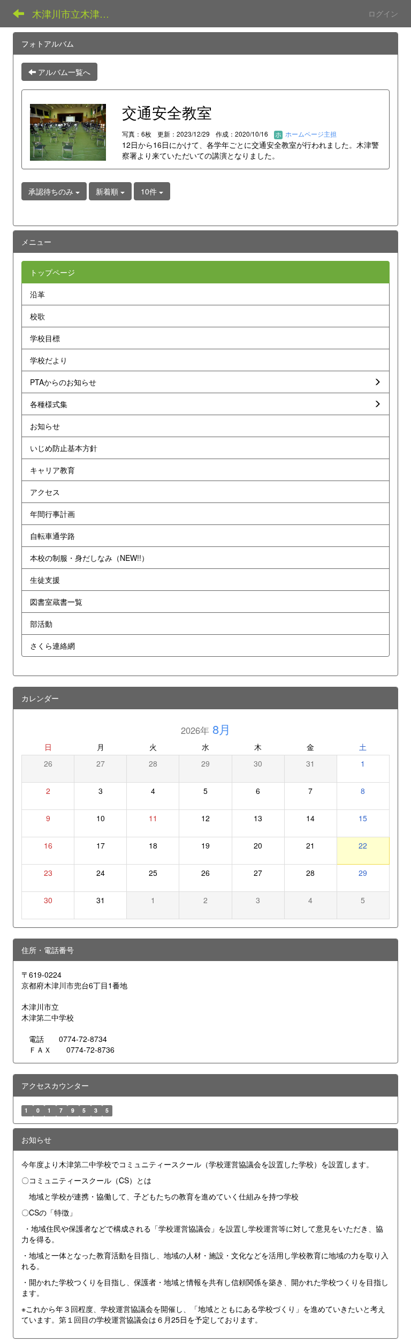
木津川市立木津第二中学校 (77, 13)
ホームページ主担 (310, 133)
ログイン (383, 13)
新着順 (108, 191)
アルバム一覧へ (63, 71)
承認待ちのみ (51, 191)
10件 (150, 191)
